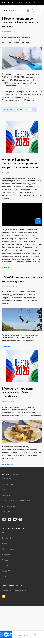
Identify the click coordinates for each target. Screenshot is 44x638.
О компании (7, 484)
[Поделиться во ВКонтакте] (21, 109)
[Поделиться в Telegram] (30, 109)
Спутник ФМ (22, 2)
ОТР (4, 576)
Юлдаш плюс (8, 549)
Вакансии (6, 490)
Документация (8, 506)
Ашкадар (6, 554)
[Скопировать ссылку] (34, 109)
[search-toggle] (32, 10)
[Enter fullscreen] (42, 634)
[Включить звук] (38, 221)
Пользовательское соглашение (16, 501)
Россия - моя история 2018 (14, 590)
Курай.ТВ (6, 571)
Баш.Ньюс (6, 479)
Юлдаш (32, 2)
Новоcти (5, 2)
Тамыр (5, 560)
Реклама (6, 512)
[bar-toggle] (39, 10)
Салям (5, 565)
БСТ (12, 2)
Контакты (6, 495)
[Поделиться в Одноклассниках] (25, 109)
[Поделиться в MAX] (17, 109)
